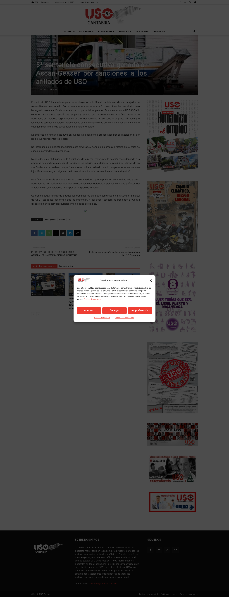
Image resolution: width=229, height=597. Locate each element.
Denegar (114, 310)
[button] (150, 280)
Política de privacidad (124, 317)
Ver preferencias (140, 310)
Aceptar (88, 310)
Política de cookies (102, 317)
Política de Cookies (92, 299)
